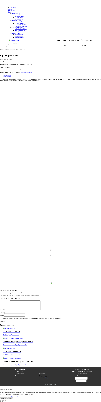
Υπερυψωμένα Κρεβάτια (21, 26)
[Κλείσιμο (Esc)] (5, 400)
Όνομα (2, 312)
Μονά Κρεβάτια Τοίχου (20, 30)
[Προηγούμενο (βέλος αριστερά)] (0, 401)
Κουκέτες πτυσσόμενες (20, 24)
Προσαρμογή (3, 398)
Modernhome (42, 373)
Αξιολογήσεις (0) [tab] (7, 76)
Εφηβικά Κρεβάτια (19, 16)
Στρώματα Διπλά (19, 36)
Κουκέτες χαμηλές (19, 23)
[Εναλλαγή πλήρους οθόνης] (2, 400)
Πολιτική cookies (15, 396)
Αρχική (10, 9)
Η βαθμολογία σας (5, 298)
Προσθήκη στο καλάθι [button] (13, 335)
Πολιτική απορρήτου (5, 396)
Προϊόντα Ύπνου (15, 33)
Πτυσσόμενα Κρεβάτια (17, 27)
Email (2, 315)
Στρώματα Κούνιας (19, 37)
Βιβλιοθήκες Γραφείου (9, 49)
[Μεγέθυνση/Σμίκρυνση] (0, 400)
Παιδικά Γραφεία (19, 17)
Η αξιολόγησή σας (5, 310)
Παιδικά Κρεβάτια (19, 14)
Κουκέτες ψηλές (19, 22)
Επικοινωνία (11, 10)
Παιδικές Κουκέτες (16, 20)
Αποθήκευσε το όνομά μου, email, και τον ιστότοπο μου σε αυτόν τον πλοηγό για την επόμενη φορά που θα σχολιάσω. (32, 318)
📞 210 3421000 (12, 7)
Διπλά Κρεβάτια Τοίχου (21, 29)
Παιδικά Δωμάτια (15, 13)
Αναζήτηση (8, 43)
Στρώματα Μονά (19, 34)
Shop (9, 12)
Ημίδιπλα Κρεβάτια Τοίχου (21, 31)
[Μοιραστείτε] (3, 400)
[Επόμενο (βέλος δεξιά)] (2, 401)
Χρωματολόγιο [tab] (7, 75)
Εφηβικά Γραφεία (19, 19)
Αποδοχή (10, 398)
